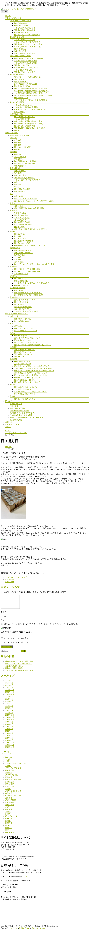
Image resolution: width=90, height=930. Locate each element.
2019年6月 (9, 729)
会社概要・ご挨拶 (12, 424)
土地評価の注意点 (21, 98)
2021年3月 (9, 683)
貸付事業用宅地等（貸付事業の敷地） (29, 295)
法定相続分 (18, 173)
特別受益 (17, 184)
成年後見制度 (19, 304)
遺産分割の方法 (20, 175)
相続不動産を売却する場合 (20, 56)
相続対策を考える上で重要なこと (23, 413)
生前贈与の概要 (20, 213)
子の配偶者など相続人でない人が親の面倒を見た (33, 368)
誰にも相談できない (22, 321)
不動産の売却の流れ (22, 65)
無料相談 (8, 422)
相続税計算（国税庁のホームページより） (30, 245)
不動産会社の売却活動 (23, 70)
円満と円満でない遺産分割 (24, 178)
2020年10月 (9, 694)
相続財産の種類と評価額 (19, 411)
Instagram (8, 757)
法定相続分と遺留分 (13, 791)
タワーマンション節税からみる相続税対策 (30, 100)
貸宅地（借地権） (21, 82)
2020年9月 (9, 697)
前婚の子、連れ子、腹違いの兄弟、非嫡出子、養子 (34, 264)
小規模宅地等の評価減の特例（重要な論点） (31, 93)
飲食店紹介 (9, 832)
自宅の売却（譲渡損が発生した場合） (29, 124)
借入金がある (19, 357)
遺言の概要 (18, 196)
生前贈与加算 (19, 227)
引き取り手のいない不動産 (24, 53)
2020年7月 (9, 701)
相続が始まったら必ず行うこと (22, 135)
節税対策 (8, 818)
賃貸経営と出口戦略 (22, 86)
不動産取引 (9, 770)
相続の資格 (9, 805)
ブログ (8, 427)
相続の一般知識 (11, 133)
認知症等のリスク (17, 297)
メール (4, 616)
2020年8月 (9, 699)
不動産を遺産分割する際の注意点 (27, 180)
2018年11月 (9, 745)
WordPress (13, 928)
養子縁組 (17, 149)
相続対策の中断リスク (23, 302)
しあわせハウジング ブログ (16, 433)
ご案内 (8, 761)
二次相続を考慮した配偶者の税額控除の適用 (31, 283)
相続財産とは (19, 154)
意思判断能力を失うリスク (24, 300)
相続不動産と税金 (17, 114)
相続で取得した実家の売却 (24, 126)
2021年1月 (9, 687)
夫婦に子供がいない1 (22, 361)
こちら (24, 876)
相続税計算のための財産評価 (25, 161)
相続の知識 (9, 802)
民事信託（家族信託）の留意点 (26, 311)
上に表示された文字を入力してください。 (17, 632)
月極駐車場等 (19, 112)
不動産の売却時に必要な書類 (25, 63)
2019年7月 (9, 726)
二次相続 (17, 257)
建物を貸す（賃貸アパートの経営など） (30, 109)
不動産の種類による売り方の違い (27, 67)
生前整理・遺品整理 (13, 796)
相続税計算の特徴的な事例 (24, 241)
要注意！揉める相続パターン (16, 314)
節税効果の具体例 (21, 220)
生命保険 (13, 266)
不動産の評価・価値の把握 (24, 30)
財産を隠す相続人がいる (23, 354)
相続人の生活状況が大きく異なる (27, 377)
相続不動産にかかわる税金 (24, 117)
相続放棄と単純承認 (22, 189)
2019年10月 (9, 719)
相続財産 (13, 152)
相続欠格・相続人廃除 (23, 147)
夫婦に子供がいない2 (22, 364)
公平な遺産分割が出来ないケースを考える (26, 417)
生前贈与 (13, 210)
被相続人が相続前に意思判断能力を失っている (32, 345)
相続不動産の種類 (21, 26)
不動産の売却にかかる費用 (24, 72)
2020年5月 (9, 703)
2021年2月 (9, 685)
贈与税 (8, 825)
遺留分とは (18, 206)
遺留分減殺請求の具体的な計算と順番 (29, 208)
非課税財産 (18, 159)
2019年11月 (9, 717)
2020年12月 (9, 690)
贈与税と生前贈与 (21, 215)
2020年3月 (9, 708)
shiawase (8, 447)
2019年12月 (9, 715)
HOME (8, 431)
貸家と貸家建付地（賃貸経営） (26, 84)
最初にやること (16, 404)
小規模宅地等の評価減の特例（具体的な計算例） (33, 95)
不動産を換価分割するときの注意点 (28, 47)
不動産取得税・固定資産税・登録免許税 (30, 128)
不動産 (12, 384)
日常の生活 (9, 582)
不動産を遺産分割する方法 (24, 40)
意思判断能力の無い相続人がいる (27, 338)
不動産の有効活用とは (23, 105)
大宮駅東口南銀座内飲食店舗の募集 (19, 670)
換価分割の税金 (20, 51)
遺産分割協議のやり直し (23, 250)
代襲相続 (17, 145)
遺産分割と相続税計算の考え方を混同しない (31, 229)
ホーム (8, 16)
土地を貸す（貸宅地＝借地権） (26, 107)
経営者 (12, 396)
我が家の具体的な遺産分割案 (21, 415)
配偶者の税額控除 (21, 281)
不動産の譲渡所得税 (22, 119)
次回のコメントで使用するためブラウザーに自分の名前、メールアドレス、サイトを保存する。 (41, 624)
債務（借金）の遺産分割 (23, 253)
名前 (3, 612)
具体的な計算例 (20, 239)
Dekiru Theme (24, 928)
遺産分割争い (19, 191)
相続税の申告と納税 (22, 243)
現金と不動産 (19, 79)
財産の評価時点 (20, 166)
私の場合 (8, 401)
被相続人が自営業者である (24, 399)
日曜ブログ (9, 786)
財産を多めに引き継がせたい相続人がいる (30, 373)
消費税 (16, 130)
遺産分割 (13, 359)
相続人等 (13, 138)
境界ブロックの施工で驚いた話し (18, 664)
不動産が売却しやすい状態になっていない (30, 392)
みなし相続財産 (20, 157)
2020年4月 (9, 706)
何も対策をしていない (23, 319)
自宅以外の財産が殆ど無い (24, 350)
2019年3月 (9, 736)
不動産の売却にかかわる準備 (25, 61)
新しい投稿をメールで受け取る (16, 642)
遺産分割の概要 (20, 171)
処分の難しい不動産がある (24, 394)
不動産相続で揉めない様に (24, 28)
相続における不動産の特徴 (20, 21)
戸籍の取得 (14, 406)
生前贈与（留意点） (22, 218)
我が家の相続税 (16, 420)
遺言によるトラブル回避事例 (25, 199)
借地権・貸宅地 (11, 775)
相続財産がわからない (23, 352)
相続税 (12, 231)
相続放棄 (8, 809)
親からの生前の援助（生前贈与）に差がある (31, 375)
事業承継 (8, 773)
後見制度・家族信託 (13, 779)
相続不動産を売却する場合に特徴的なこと (30, 58)
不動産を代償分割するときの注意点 (28, 44)
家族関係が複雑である (23, 340)
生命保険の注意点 (21, 274)
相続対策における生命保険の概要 (27, 269)
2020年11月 (9, 692)
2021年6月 (9, 680)
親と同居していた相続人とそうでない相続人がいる (34, 371)
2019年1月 (9, 740)
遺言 (11, 194)
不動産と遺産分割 (17, 37)
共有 (16, 182)
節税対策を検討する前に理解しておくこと (30, 77)
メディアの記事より (13, 768)
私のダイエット (11, 816)
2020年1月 (9, 713)
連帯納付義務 (19, 262)
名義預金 (17, 260)
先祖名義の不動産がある (23, 389)
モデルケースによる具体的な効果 (27, 271)
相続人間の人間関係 (17, 408)
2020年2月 (9, 710)
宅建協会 (8, 777)
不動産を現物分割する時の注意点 (27, 42)
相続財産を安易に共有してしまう (27, 382)
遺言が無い (18, 326)
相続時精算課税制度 (22, 222)
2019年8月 (9, 724)
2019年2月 (9, 738)
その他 (8, 766)
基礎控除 (17, 236)
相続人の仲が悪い (21, 336)
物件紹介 (8, 793)
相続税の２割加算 (21, 285)
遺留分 (12, 203)
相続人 (12, 333)
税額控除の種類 (20, 279)
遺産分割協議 (15, 168)
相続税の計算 (19, 234)
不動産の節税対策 (21, 32)
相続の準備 (14, 316)
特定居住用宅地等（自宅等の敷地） (28, 293)
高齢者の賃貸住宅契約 (14, 668)
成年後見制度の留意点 (23, 307)
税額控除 (13, 276)
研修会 (8, 814)
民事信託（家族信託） (23, 309)
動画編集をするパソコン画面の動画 (19, 661)
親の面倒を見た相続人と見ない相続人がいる (31, 366)
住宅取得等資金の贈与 (23, 224)
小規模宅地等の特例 (17, 288)
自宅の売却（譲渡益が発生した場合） (29, 121)
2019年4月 (9, 733)
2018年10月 (9, 747)
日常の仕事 (9, 579)
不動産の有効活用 (17, 102)
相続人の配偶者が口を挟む (24, 380)
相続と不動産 (10, 800)
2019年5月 (9, 731)
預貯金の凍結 (19, 255)
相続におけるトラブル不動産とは (27, 35)
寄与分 (16, 187)
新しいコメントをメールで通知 (16, 638)
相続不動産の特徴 (21, 23)
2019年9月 (9, 722)
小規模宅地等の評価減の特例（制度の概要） (31, 88)
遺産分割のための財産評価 (24, 164)
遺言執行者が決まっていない (25, 331)
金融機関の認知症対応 (14, 666)
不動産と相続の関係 (13, 18)
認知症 (8, 821)
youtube (8, 759)
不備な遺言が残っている (23, 328)
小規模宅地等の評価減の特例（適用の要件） (31, 91)
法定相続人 (18, 140)
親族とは (17, 143)
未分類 (8, 789)
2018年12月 (9, 742)
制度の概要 (18, 290)
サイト (3, 620)
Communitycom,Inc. (39, 928)
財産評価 (8, 823)
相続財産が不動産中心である (25, 387)
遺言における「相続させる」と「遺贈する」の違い (34, 201)
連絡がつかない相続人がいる (25, 342)
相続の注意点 (15, 248)
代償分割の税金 (20, 49)
